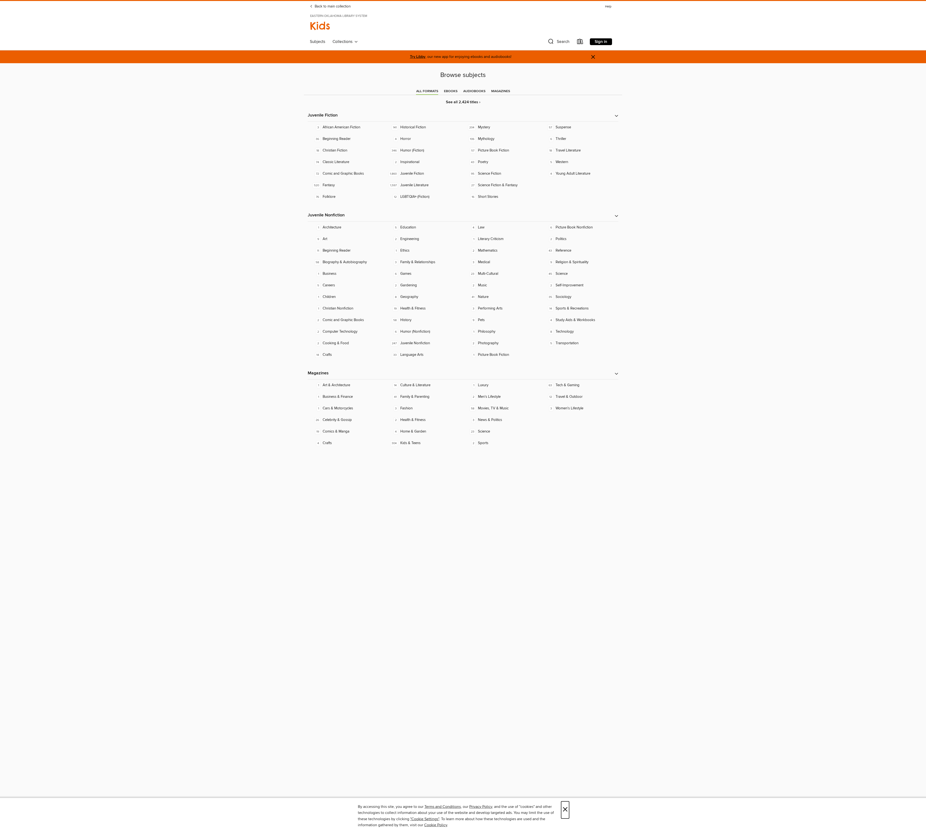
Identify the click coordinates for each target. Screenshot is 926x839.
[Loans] (580, 42)
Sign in (601, 41)
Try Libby (417, 56)
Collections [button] (343, 41)
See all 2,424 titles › (463, 102)
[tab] (427, 91)
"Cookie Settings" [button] (424, 819)
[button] (558, 42)
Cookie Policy (435, 825)
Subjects (317, 41)
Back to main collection (332, 6)
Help (608, 6)
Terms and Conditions (442, 806)
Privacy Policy (480, 806)
